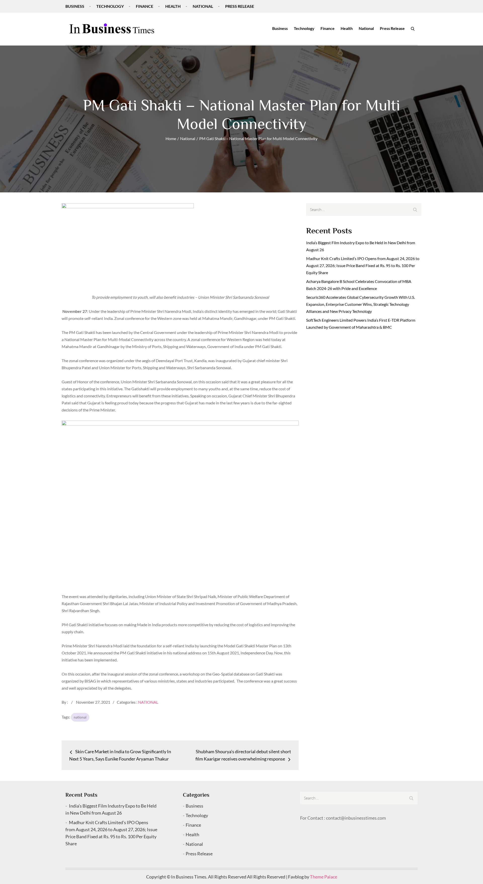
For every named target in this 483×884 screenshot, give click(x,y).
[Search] (413, 28)
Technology (110, 6)
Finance (144, 6)
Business (74, 6)
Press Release (239, 6)
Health (173, 6)
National (203, 6)
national (80, 717)
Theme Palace (323, 876)
